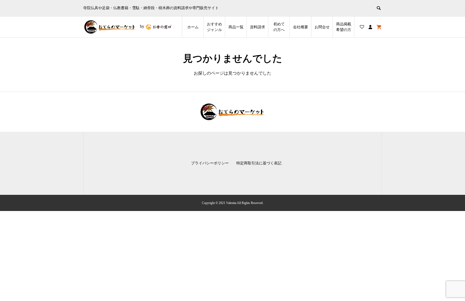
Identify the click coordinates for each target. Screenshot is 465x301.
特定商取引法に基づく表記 (258, 163)
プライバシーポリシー (210, 163)
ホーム (193, 27)
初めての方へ (279, 27)
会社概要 (300, 27)
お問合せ (322, 27)
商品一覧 (236, 27)
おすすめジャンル (214, 27)
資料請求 (257, 27)
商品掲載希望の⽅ (343, 27)
